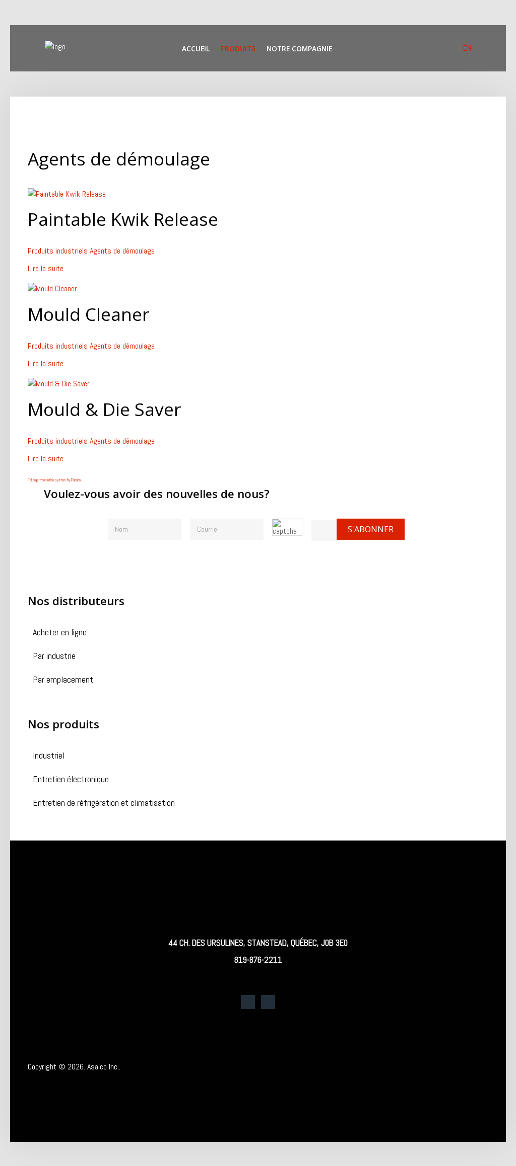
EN (467, 48)
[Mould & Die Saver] (59, 383)
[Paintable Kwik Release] (67, 193)
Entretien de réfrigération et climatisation (104, 803)
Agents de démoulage (122, 250)
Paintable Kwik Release (123, 219)
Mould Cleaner (88, 314)
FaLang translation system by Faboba (54, 479)
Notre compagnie (299, 48)
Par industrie (54, 656)
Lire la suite (45, 268)
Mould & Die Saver (104, 409)
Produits (238, 48)
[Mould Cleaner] (52, 288)
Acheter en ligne (60, 633)
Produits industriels (58, 250)
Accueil (196, 48)
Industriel (48, 756)
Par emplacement (63, 680)
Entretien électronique (71, 780)
